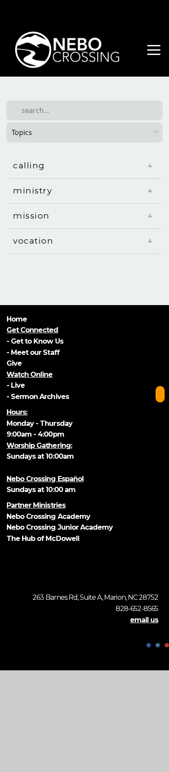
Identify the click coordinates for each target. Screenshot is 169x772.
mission (31, 216)
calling (29, 165)
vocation (33, 241)
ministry (32, 191)
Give (14, 363)
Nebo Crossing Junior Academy (59, 527)
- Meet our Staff (32, 352)
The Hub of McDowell (42, 538)
